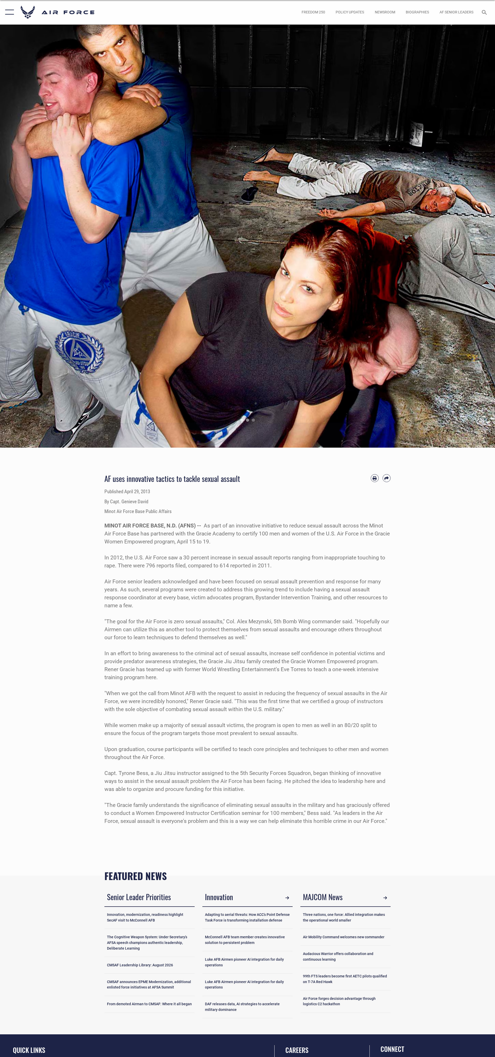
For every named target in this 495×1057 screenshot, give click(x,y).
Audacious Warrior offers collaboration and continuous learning (338, 957)
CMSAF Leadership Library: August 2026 (140, 965)
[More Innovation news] (287, 897)
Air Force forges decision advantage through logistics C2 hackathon (339, 1001)
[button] (8, 12)
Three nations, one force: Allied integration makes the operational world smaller (344, 918)
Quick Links (29, 1050)
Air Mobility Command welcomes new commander (343, 937)
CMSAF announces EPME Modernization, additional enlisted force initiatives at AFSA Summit (149, 985)
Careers (296, 1050)
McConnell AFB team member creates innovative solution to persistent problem (245, 940)
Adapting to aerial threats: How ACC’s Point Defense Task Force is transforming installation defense (247, 918)
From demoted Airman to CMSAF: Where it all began (149, 1004)
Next (470, 236)
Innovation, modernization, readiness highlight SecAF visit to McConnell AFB (145, 918)
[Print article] (375, 478)
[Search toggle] (485, 12)
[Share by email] (387, 478)
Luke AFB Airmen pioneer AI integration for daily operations (244, 962)
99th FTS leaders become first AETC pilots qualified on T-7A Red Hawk (345, 979)
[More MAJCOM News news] (385, 897)
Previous (25, 236)
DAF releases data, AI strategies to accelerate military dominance (242, 1007)
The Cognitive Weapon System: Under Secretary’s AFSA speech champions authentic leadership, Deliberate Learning (147, 942)
